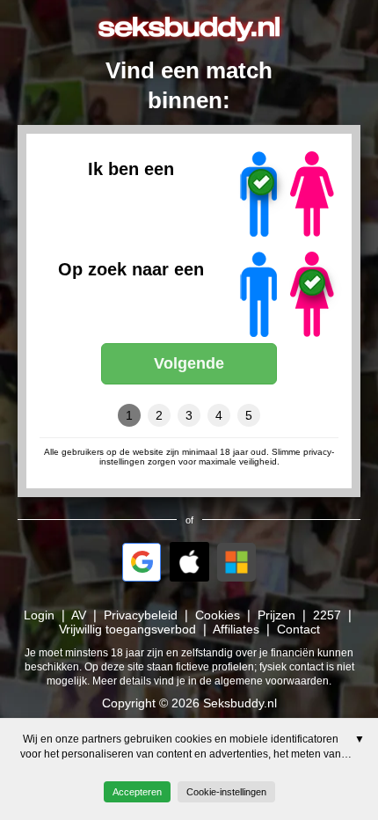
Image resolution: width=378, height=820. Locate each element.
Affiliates (236, 629)
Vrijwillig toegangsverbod (127, 629)
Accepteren (137, 792)
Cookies (217, 615)
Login (39, 615)
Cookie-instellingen (226, 792)
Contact (298, 629)
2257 (327, 615)
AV (78, 615)
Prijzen (276, 615)
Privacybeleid (141, 615)
